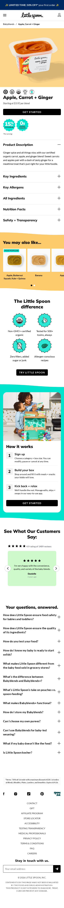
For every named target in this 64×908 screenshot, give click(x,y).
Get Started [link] (32, 111)
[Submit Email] (57, 869)
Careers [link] (32, 853)
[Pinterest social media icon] (42, 794)
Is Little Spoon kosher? (17, 752)
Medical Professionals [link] (32, 833)
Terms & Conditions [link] (32, 843)
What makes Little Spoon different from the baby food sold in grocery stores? (28, 665)
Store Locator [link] (32, 818)
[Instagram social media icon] (15, 794)
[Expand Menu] (4, 15)
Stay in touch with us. (32, 861)
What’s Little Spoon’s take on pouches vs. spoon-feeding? (29, 692)
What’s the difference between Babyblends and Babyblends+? (23, 678)
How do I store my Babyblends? (23, 712)
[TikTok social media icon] (29, 794)
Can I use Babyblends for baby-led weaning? (25, 732)
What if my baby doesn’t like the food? (27, 743)
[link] (32, 5)
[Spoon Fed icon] (57, 794)
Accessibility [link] (32, 823)
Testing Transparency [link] (32, 828)
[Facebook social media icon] (3, 794)
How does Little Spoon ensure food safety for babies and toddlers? (30, 617)
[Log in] (59, 15)
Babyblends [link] (8, 24)
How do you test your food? (20, 641)
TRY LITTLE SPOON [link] (32, 372)
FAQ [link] (32, 848)
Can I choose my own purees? (22, 721)
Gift (32, 808)
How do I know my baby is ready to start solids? (28, 652)
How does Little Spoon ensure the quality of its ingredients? (29, 630)
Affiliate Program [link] (32, 813)
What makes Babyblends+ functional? (27, 703)
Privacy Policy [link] (32, 838)
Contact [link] (32, 803)
